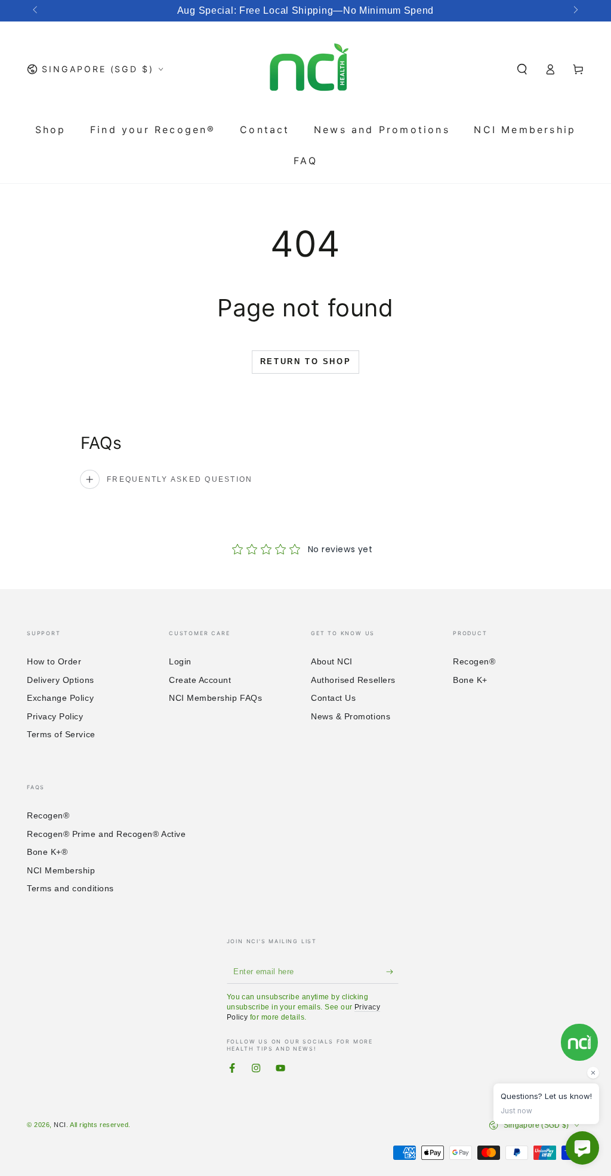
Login (180, 661)
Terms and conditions (70, 888)
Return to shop (305, 361)
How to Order (54, 661)
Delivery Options (60, 680)
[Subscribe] (392, 972)
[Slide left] (36, 10)
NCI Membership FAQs (215, 698)
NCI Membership (61, 870)
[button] (522, 69)
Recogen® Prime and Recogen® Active (106, 834)
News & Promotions (350, 716)
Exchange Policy (60, 698)
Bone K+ (470, 680)
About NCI (332, 661)
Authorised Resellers (353, 680)
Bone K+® (47, 852)
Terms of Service (61, 734)
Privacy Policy (55, 716)
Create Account (200, 680)
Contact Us (333, 698)
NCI (60, 1124)
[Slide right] (575, 10)
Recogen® (474, 661)
